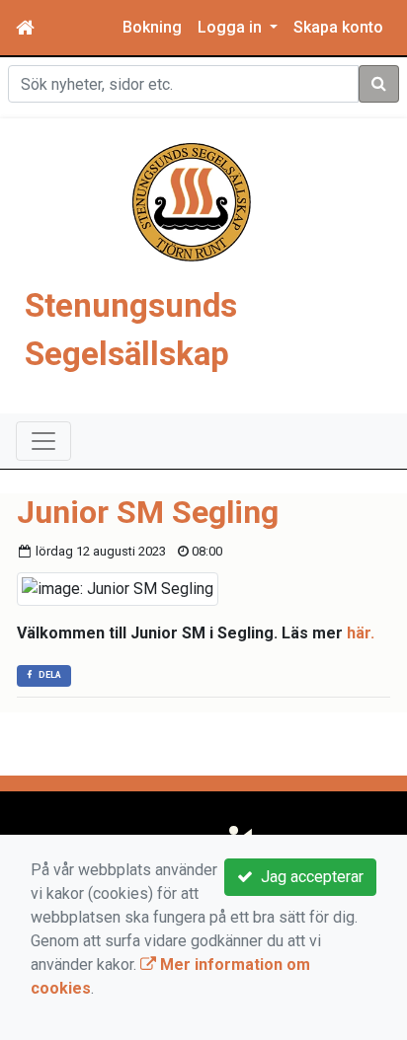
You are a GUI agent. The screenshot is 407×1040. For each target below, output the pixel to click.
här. (360, 633)
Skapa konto (338, 27)
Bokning (152, 27)
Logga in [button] (232, 27)
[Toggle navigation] (43, 441)
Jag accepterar (308, 876)
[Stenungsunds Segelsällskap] (191, 200)
